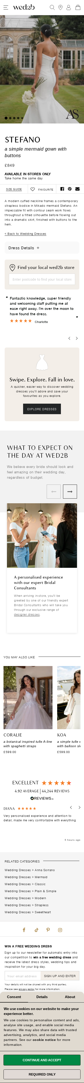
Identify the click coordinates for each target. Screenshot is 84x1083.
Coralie (13, 735)
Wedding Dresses (18, 870)
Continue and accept (42, 1060)
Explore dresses (42, 409)
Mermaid (41, 877)
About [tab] (70, 997)
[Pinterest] (48, 929)
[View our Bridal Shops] (60, 7)
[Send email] (77, 189)
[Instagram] (60, 929)
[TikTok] (36, 929)
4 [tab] (18, 118)
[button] (71, 808)
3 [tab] (14, 118)
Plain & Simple (45, 891)
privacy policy (27, 988)
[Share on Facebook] (62, 189)
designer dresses (27, 614)
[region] (42, 824)
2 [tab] (10, 118)
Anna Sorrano (45, 870)
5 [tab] (22, 118)
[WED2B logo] (24, 7)
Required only (42, 1074)
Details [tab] (42, 997)
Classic (40, 884)
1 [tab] (6, 118)
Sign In (69, 7)
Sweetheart (43, 912)
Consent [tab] (14, 997)
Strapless (42, 905)
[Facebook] (24, 929)
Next (70, 492)
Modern (40, 898)
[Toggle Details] (38, 247)
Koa (61, 735)
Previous (54, 492)
